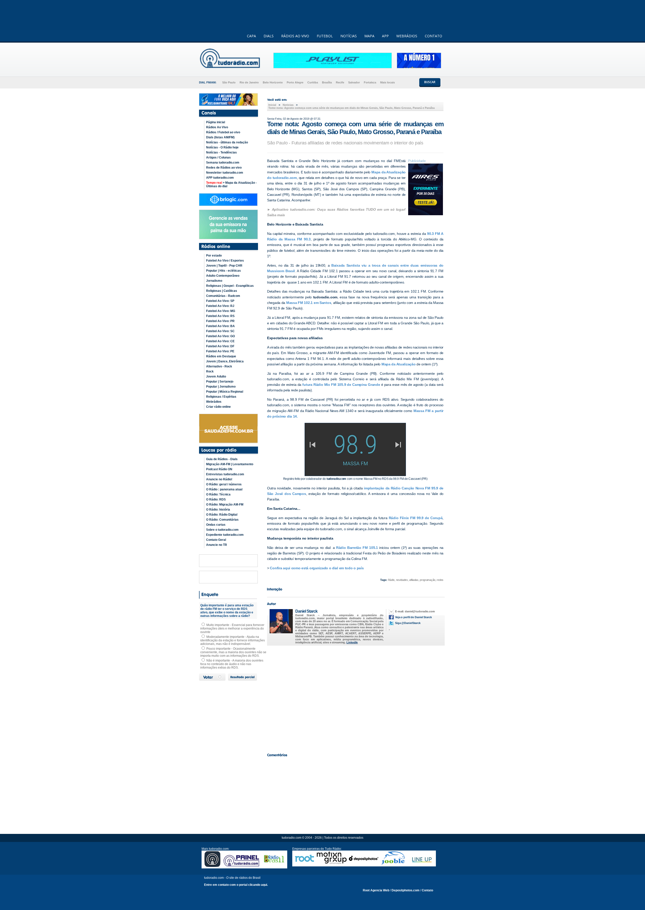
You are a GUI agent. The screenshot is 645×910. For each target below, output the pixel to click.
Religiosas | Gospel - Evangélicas (230, 286)
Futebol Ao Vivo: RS (220, 316)
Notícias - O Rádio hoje (222, 147)
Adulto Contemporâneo (222, 275)
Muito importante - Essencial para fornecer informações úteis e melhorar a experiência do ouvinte (232, 628)
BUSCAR (429, 82)
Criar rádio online (218, 407)
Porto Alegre (295, 82)
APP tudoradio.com (220, 177)
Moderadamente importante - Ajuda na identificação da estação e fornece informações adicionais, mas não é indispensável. (232, 640)
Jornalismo (214, 281)
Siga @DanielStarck (408, 622)
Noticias (288, 104)
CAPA (251, 36)
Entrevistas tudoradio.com (225, 474)
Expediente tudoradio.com (225, 535)
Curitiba (312, 82)
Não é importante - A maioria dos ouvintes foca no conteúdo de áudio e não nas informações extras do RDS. (231, 664)
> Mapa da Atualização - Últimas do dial (231, 184)
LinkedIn (352, 642)
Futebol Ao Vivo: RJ (220, 306)
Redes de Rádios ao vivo (224, 167)
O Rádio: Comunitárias (222, 519)
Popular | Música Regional (224, 391)
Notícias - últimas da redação (227, 142)
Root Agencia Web (376, 890)
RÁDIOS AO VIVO (295, 36)
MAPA (369, 36)
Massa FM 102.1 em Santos (308, 303)
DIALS (269, 36)
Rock (210, 371)
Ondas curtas (215, 524)
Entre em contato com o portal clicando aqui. (236, 885)
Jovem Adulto (216, 376)
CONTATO (433, 36)
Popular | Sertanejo (219, 381)
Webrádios (213, 401)
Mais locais (387, 82)
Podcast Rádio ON (219, 469)
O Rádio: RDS (216, 499)
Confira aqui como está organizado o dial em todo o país (317, 568)
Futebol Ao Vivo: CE (220, 341)
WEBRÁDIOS (406, 36)
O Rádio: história (218, 509)
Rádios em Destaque (221, 356)
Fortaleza (370, 82)
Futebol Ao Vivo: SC (220, 331)
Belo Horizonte (273, 82)
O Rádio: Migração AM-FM (224, 504)
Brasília (327, 82)
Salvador (354, 82)
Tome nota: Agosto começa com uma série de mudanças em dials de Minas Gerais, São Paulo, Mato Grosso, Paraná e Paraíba (351, 107)
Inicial (272, 104)
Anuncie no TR (216, 545)
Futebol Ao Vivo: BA (220, 326)
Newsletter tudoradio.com (224, 172)
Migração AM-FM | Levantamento (229, 464)
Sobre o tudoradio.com (222, 529)
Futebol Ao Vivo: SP (220, 301)
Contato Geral (216, 540)
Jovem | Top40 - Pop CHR (224, 265)
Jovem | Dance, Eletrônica (225, 361)
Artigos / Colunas (218, 157)
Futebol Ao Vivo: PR (220, 321)
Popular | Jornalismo (221, 386)
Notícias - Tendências (221, 152)
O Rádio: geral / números (224, 484)
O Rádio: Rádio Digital (221, 514)
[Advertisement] (355, 698)
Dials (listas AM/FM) (220, 137)
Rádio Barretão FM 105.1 (357, 548)
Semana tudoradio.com (222, 162)
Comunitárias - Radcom (223, 296)
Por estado (214, 255)
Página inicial (215, 122)
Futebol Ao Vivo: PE (220, 351)
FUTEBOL (325, 36)
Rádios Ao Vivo (217, 127)
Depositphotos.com (406, 890)
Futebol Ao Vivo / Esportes (225, 260)
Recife (340, 82)
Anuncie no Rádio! (219, 479)
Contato (427, 890)
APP (385, 36)
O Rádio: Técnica (218, 494)
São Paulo (229, 82)
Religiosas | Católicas (221, 291)
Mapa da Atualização (398, 364)
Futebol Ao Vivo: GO (220, 336)
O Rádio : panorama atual (224, 489)
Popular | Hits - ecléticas (223, 270)
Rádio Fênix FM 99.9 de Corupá (416, 518)
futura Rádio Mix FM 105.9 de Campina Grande (340, 385)
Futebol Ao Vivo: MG (220, 311)
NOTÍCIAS (348, 36)
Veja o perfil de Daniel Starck (413, 617)
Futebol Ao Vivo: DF (220, 346)
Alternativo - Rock (219, 366)
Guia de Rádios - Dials (222, 459)
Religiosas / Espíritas (221, 396)
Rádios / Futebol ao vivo (223, 132)
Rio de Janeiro (249, 82)
